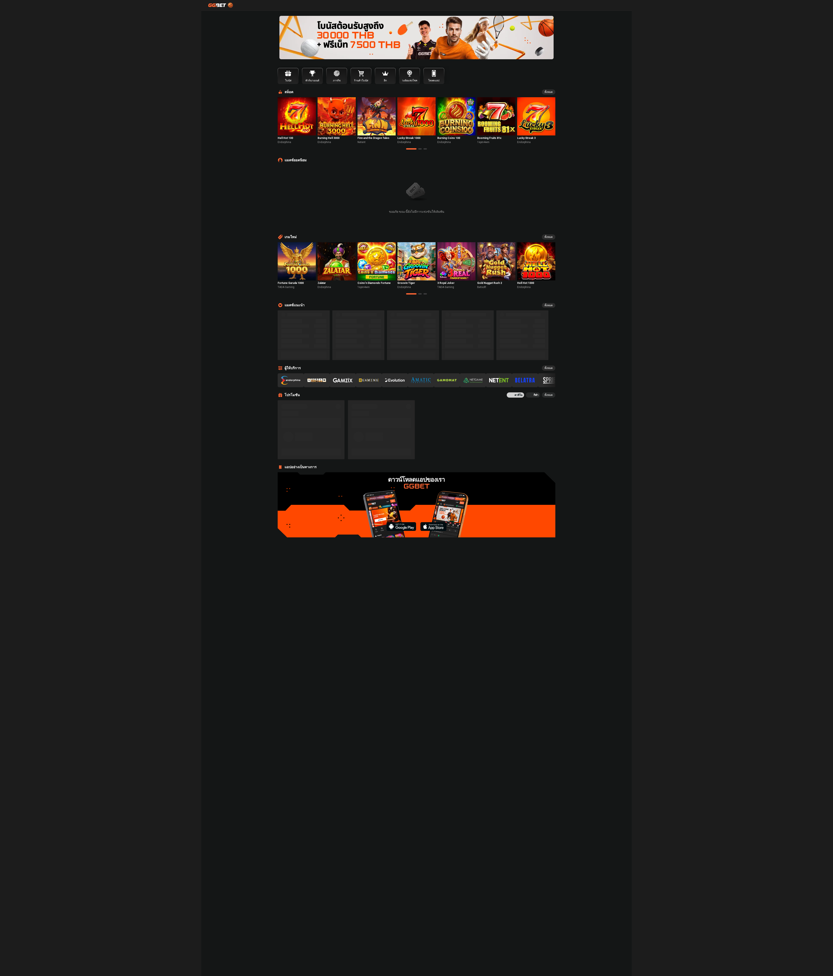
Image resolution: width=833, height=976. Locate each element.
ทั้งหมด (548, 92)
